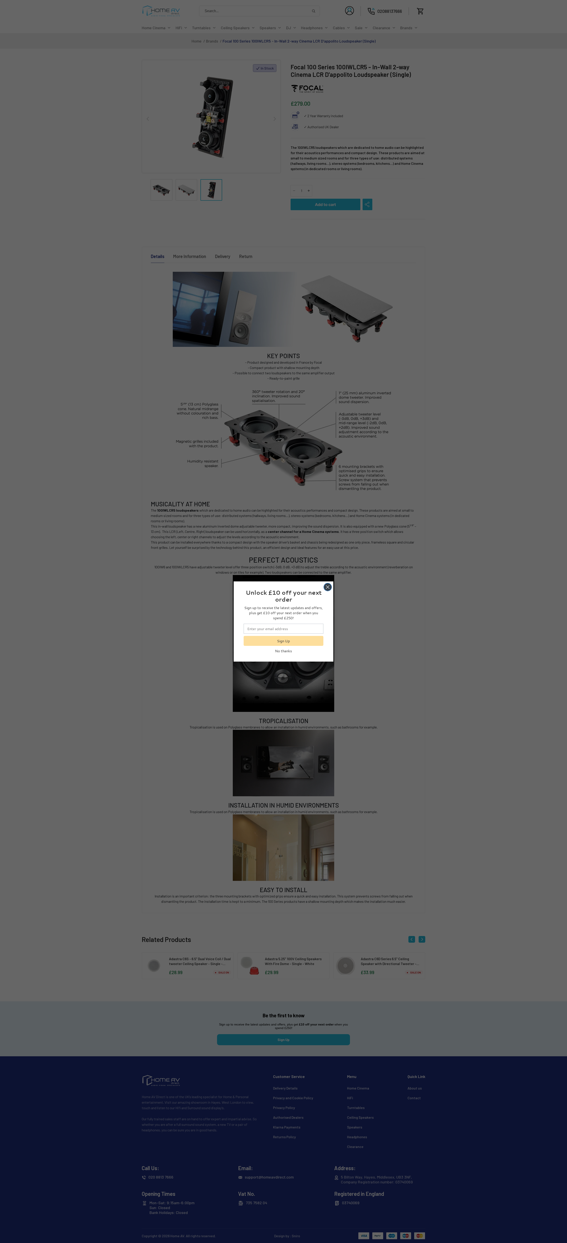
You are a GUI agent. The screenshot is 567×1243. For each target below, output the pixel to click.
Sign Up (283, 640)
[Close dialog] (328, 587)
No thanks (283, 650)
